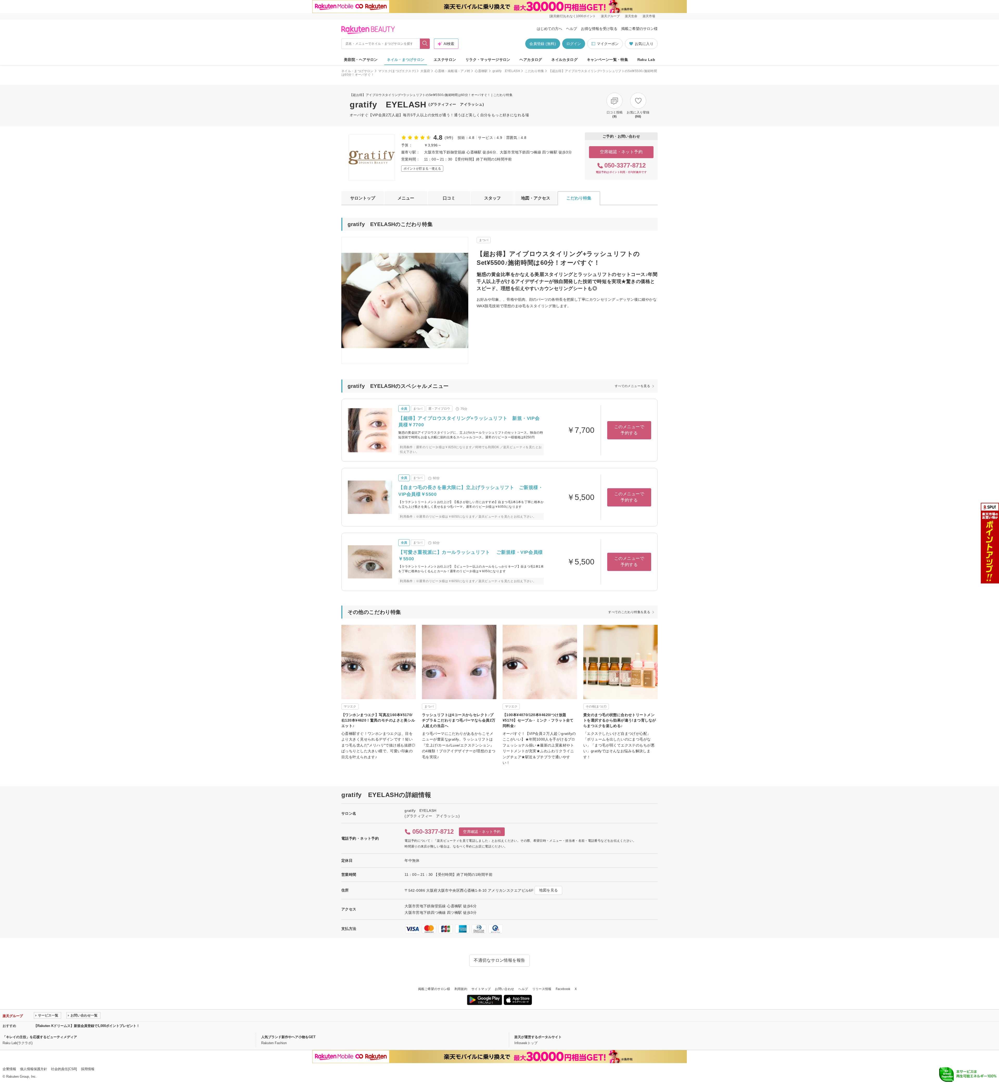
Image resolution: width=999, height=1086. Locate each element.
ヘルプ (571, 29)
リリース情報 (542, 989)
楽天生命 (631, 16)
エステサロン (445, 59)
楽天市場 (649, 16)
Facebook (563, 989)
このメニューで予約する (629, 430)
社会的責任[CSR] (64, 1069)
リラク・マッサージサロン (487, 59)
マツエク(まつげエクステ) (397, 71)
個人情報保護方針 (33, 1069)
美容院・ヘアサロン (361, 59)
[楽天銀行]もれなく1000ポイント (572, 16)
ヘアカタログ (531, 59)
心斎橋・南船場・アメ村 (452, 71)
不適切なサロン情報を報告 (499, 960)
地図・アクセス (535, 198)
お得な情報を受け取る (599, 29)
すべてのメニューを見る (632, 386)
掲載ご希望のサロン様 (639, 29)
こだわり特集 (534, 71)
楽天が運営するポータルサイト (538, 1037)
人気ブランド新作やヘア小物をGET (288, 1037)
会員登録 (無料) (542, 44)
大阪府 (425, 71)
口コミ (449, 198)
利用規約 (460, 989)
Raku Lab (646, 59)
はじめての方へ (549, 29)
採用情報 (87, 1069)
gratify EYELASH (506, 71)
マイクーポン (608, 44)
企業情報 (9, 1069)
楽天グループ (610, 16)
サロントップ (362, 198)
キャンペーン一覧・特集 (607, 59)
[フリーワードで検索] (425, 43)
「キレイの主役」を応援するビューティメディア (40, 1037)
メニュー (406, 198)
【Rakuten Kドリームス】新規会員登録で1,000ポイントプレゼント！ (87, 1026)
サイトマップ (481, 989)
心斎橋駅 (481, 71)
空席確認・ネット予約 (621, 152)
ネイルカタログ (564, 59)
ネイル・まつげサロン (405, 59)
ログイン (573, 44)
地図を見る (548, 890)
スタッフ (492, 198)
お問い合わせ (504, 989)
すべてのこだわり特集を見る (629, 612)
